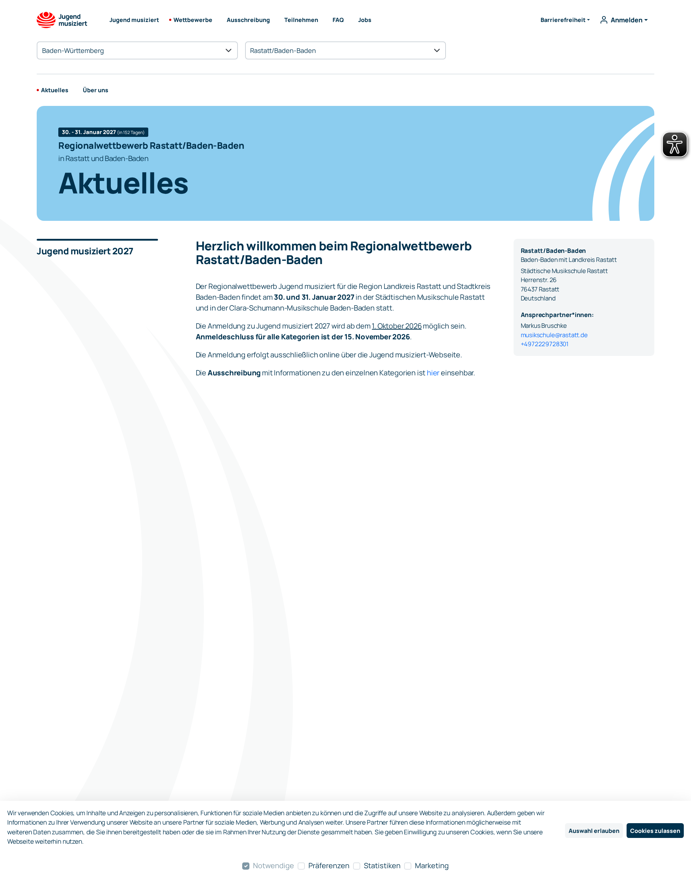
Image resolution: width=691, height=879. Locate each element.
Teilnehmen (301, 20)
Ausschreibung (248, 20)
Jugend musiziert (134, 20)
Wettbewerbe (192, 20)
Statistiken (382, 865)
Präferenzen (328, 865)
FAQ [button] (338, 20)
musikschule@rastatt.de (554, 335)
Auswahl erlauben (594, 831)
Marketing (432, 865)
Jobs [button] (364, 20)
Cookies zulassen (655, 831)
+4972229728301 (545, 344)
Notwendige (273, 865)
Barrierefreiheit (563, 20)
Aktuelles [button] (54, 90)
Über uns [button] (95, 90)
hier (433, 373)
